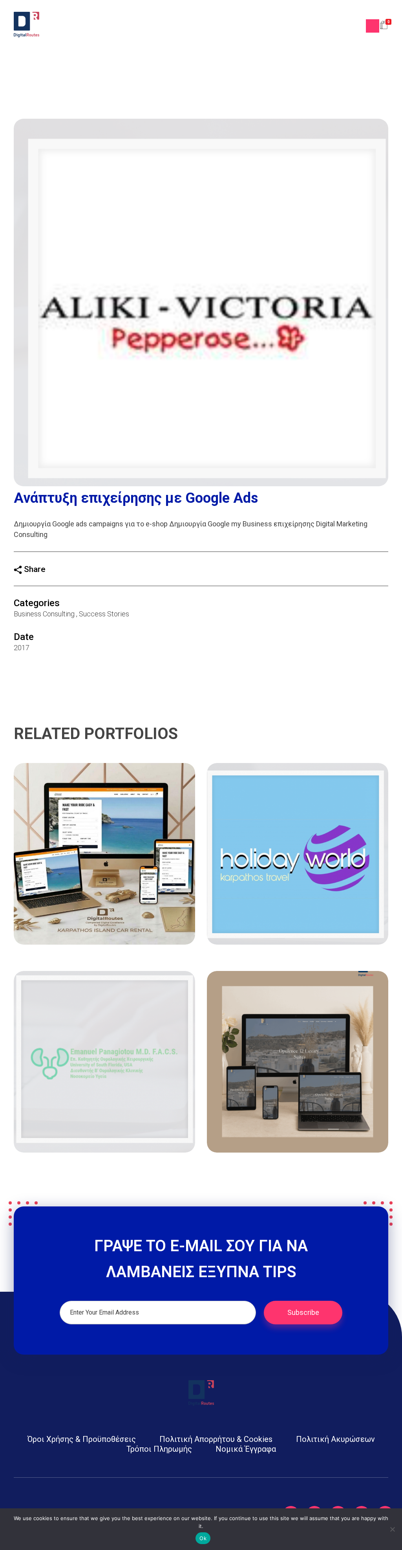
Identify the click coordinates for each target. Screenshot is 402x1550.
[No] (392, 1529)
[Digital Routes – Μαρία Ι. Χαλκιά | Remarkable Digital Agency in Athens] (26, 24)
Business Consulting (44, 614)
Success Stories (104, 614)
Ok (202, 1538)
